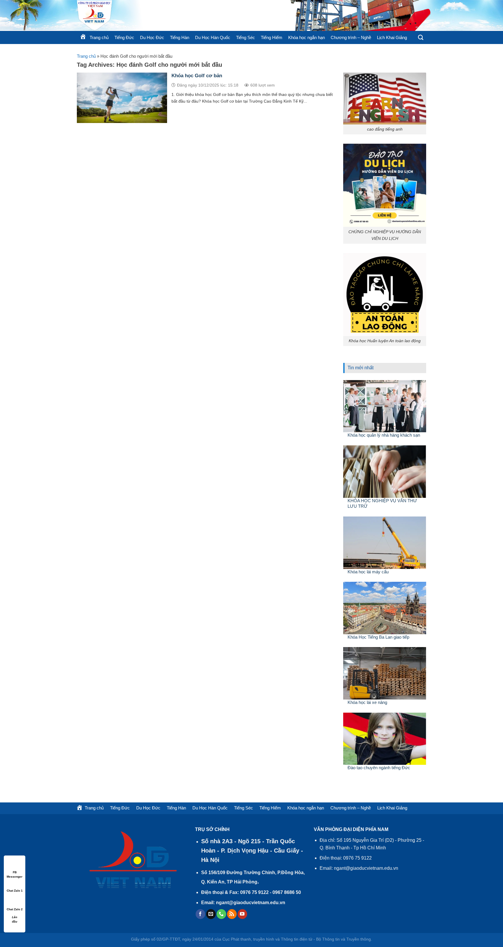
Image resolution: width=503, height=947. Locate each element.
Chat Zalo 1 (15, 890)
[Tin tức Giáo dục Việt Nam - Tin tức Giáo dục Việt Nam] (147, 15)
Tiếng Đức (124, 37)
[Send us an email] (211, 914)
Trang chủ (86, 56)
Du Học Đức (152, 37)
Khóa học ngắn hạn (306, 37)
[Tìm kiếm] (420, 37)
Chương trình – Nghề (351, 37)
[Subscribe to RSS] (232, 914)
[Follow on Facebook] (200, 914)
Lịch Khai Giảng (392, 37)
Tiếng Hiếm (271, 37)
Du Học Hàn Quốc (212, 37)
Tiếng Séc (245, 37)
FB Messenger (14, 872)
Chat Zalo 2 (15, 909)
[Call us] (221, 914)
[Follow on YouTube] (242, 914)
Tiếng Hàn (179, 37)
